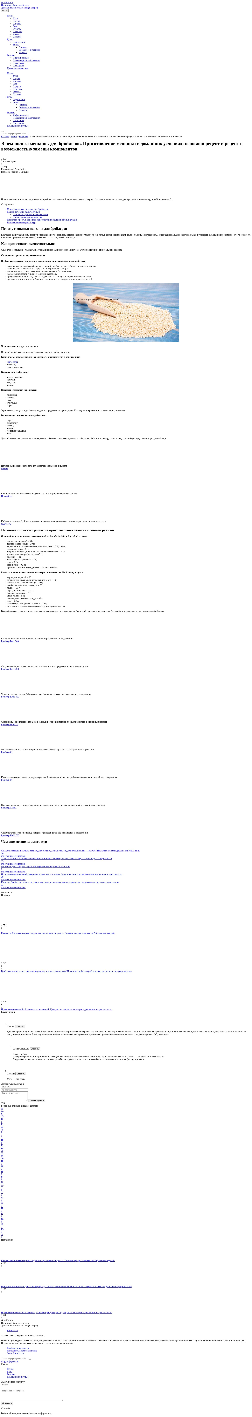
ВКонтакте (12, 1330)
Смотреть (6, 524)
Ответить (20, 1026)
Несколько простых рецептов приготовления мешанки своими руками (42, 219)
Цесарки (17, 36)
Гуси (15, 26)
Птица (10, 15)
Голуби (16, 21)
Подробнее (6, 496)
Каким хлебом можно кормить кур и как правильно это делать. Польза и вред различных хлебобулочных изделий (58, 933)
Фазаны (17, 34)
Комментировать (36, 1100)
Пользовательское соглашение (22, 1350)
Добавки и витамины (29, 50)
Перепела (17, 31)
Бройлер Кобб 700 (10, 835)
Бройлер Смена (8, 807)
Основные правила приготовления (30, 214)
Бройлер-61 (7, 752)
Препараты (18, 65)
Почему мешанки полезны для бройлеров (27, 209)
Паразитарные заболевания (26, 60)
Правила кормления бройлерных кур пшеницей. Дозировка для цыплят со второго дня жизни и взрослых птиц (56, 1009)
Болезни (11, 55)
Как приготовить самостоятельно (23, 212)
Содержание (19, 42)
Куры (9, 39)
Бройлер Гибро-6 (9, 724)
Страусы (17, 29)
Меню (4, 10)
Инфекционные (21, 57)
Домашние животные (17, 68)
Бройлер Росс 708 (10, 669)
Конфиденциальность (18, 1348)
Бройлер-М (6, 780)
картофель (12, 362)
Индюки (17, 23)
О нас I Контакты (15, 1353)
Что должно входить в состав (27, 217)
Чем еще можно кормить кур (21, 222)
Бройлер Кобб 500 (10, 696)
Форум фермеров (9, 1361)
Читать (4, 468)
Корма (16, 44)
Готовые (23, 47)
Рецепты (23, 52)
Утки (15, 18)
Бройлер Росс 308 (10, 641)
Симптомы (18, 63)
